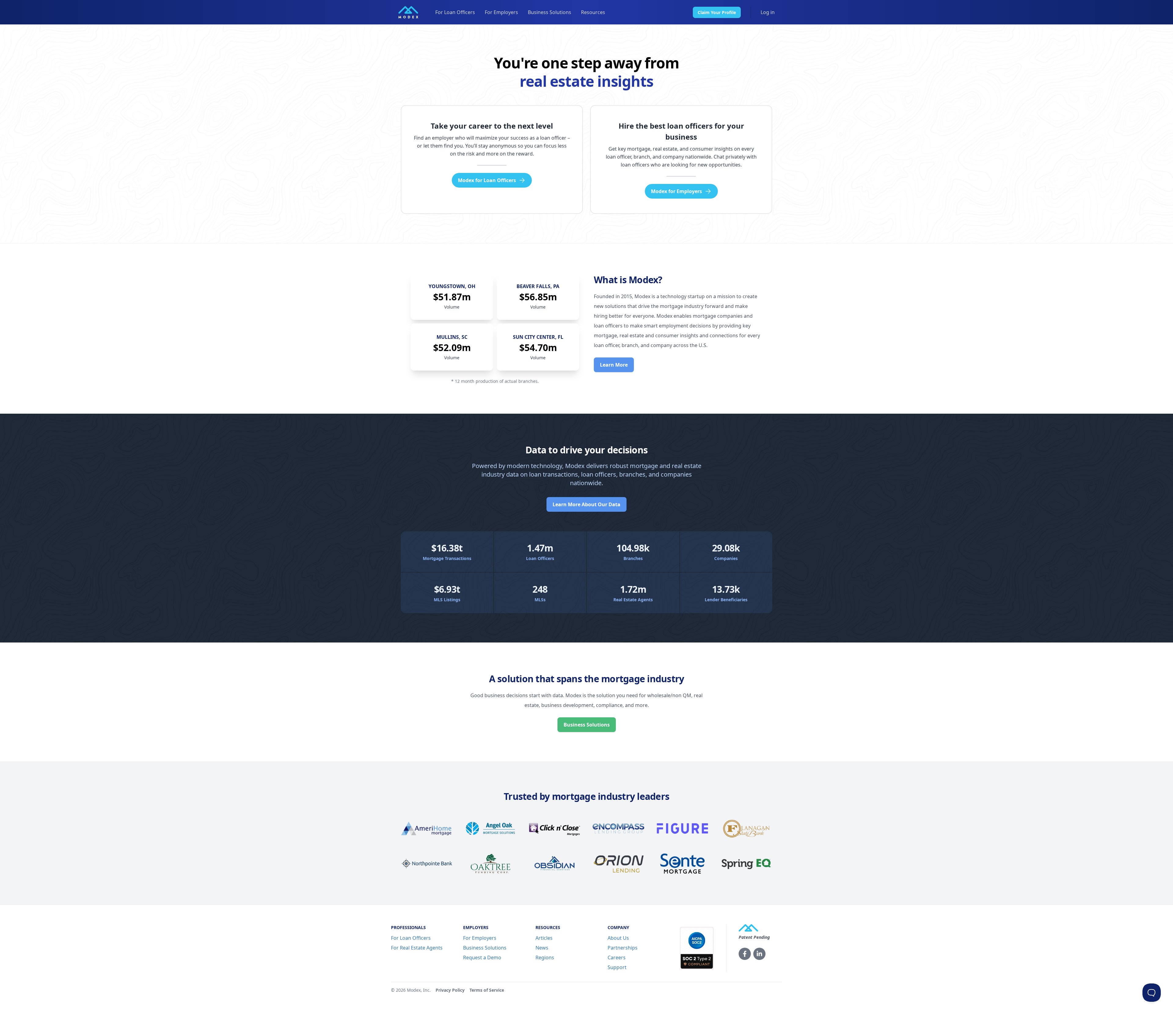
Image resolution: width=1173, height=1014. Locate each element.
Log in (768, 12)
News (541, 947)
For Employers (501, 12)
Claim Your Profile (717, 12)
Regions (544, 957)
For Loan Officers (455, 12)
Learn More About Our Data (586, 504)
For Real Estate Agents (417, 947)
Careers (617, 957)
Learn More (614, 364)
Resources (593, 12)
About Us (618, 938)
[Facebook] (745, 954)
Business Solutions (549, 12)
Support (617, 967)
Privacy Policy (450, 990)
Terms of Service (487, 990)
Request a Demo (482, 957)
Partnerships (623, 947)
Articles (544, 938)
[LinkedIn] (759, 954)
